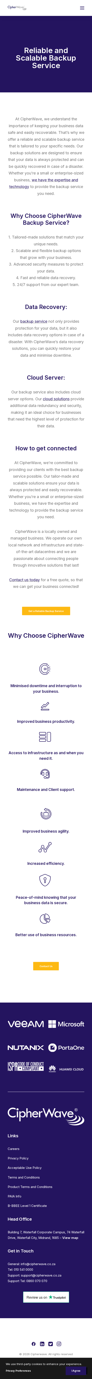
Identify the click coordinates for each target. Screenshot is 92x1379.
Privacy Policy (18, 1158)
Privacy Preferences (18, 1370)
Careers (13, 1149)
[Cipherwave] (17, 8)
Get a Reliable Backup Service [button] (46, 610)
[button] (82, 8)
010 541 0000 (23, 1269)
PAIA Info (14, 1196)
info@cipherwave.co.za (38, 1264)
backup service (33, 321)
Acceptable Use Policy (25, 1168)
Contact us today (24, 580)
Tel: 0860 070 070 (33, 1281)
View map (70, 1238)
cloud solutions (56, 399)
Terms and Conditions (24, 1177)
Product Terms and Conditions (30, 1187)
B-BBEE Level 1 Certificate (27, 1206)
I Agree (75, 1370)
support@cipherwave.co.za (41, 1275)
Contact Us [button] (46, 966)
